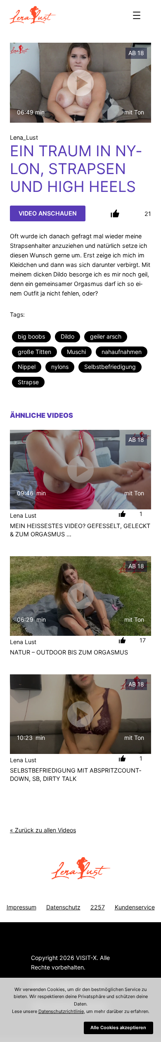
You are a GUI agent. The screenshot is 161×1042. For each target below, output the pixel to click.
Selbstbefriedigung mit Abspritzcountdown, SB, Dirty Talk (75, 774)
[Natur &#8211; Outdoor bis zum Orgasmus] (80, 596)
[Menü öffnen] (136, 15)
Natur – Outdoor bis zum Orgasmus (69, 652)
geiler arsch (105, 336)
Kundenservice (135, 907)
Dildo (67, 336)
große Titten (34, 351)
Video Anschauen (48, 213)
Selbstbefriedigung (110, 366)
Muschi (76, 351)
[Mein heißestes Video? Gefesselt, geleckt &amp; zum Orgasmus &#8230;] (80, 469)
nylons (60, 366)
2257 (97, 907)
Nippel (27, 366)
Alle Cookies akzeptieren (118, 1027)
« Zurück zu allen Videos (43, 830)
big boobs (31, 336)
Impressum (21, 907)
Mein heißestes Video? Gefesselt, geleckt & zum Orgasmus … (80, 530)
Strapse (28, 381)
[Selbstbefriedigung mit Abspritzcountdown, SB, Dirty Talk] (80, 714)
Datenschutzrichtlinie (61, 1011)
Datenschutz (63, 907)
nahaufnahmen (122, 351)
